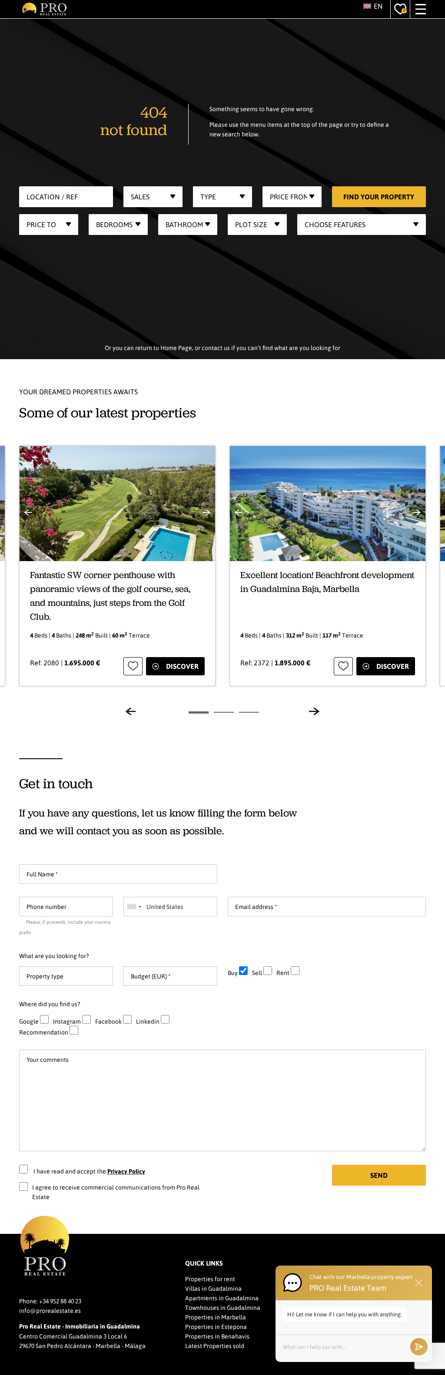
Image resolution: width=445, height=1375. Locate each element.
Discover (182, 666)
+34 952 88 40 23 (60, 1301)
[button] (373, 5)
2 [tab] (224, 712)
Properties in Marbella (215, 1317)
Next (314, 711)
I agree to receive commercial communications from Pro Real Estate (115, 1191)
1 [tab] (199, 712)
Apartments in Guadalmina (222, 1298)
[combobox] (153, 196)
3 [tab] (249, 712)
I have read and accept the (88, 1171)
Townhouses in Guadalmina (222, 1307)
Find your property (378, 196)
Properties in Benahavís (217, 1336)
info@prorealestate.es (50, 1310)
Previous (131, 711)
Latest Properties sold (214, 1345)
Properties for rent (210, 1278)
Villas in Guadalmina (213, 1288)
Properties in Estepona (216, 1326)
